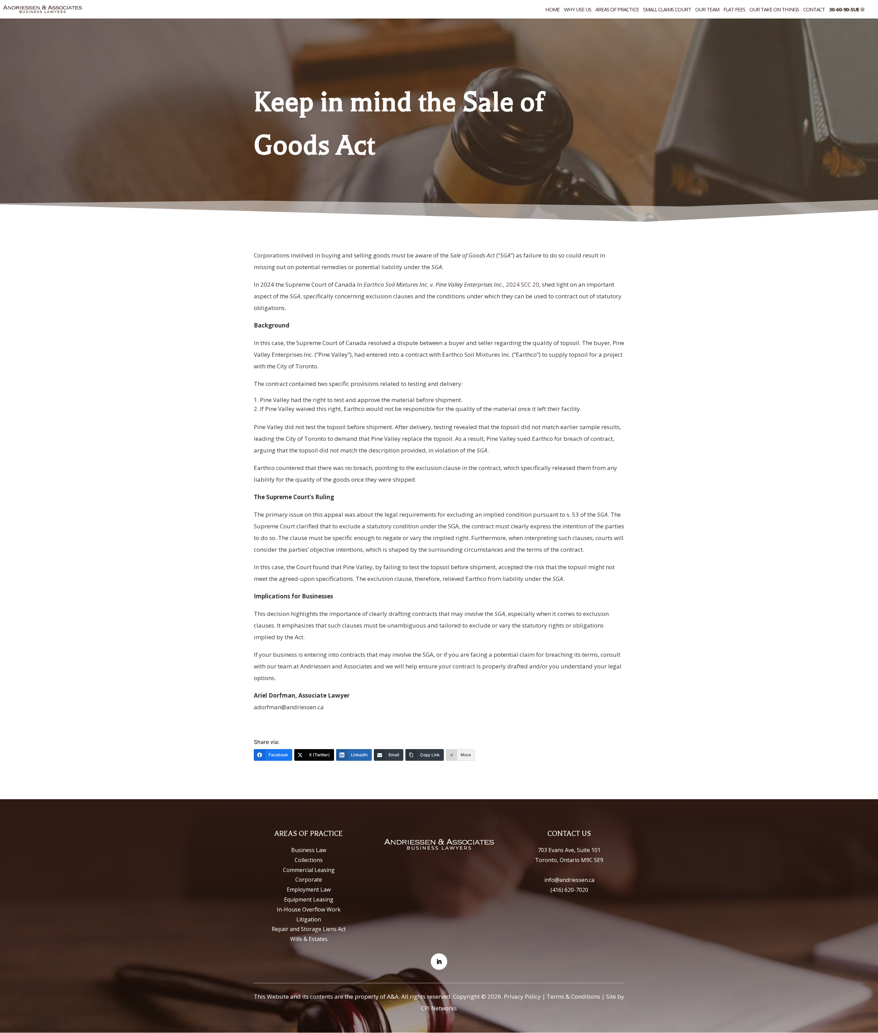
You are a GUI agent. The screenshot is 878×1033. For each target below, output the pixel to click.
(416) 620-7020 (569, 890)
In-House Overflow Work (309, 909)
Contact (814, 10)
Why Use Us (577, 10)
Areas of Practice (617, 10)
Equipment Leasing (308, 899)
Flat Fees (734, 10)
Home (552, 10)
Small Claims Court (667, 10)
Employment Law (309, 889)
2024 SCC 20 (522, 284)
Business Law (308, 850)
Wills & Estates (309, 939)
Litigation (308, 919)
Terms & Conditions (573, 996)
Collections (309, 860)
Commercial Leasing (309, 870)
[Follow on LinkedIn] (439, 961)
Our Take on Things (774, 10)
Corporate (308, 879)
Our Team (707, 10)
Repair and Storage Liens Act (309, 929)
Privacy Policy (522, 996)
